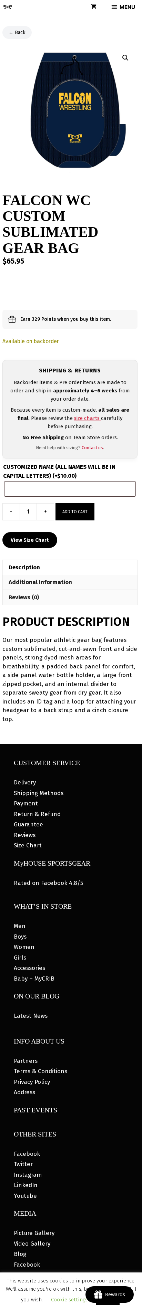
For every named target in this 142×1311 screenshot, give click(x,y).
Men (20, 926)
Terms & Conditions (40, 1071)
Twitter (23, 1164)
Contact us (92, 447)
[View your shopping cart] (93, 7)
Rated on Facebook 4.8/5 (48, 883)
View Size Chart (30, 540)
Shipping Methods (38, 793)
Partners (26, 1061)
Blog (20, 1254)
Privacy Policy (32, 1082)
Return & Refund (37, 814)
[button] (125, 58)
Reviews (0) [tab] (24, 597)
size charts (87, 418)
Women (24, 947)
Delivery (25, 782)
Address (24, 1092)
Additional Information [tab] (40, 582)
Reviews (25, 835)
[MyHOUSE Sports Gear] (7, 7)
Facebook (27, 1153)
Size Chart (28, 845)
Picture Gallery (34, 1233)
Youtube (25, 1195)
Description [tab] (24, 567)
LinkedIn (26, 1185)
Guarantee (28, 824)
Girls (20, 957)
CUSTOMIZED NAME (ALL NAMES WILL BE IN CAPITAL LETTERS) (59, 471)
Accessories (29, 968)
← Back (17, 32)
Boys (20, 936)
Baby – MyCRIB (34, 978)
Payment (26, 803)
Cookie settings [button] (69, 1300)
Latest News (31, 1015)
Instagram (28, 1174)
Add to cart (75, 511)
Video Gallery (32, 1243)
